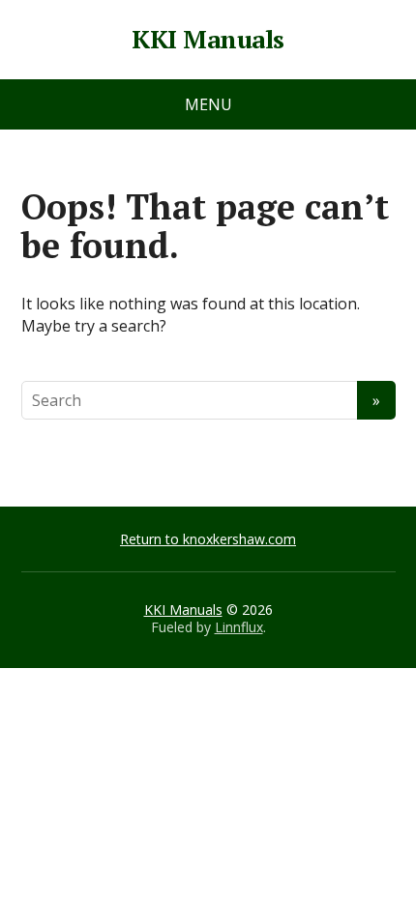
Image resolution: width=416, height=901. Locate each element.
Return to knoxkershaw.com (208, 539)
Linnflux (239, 627)
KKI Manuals (207, 39)
